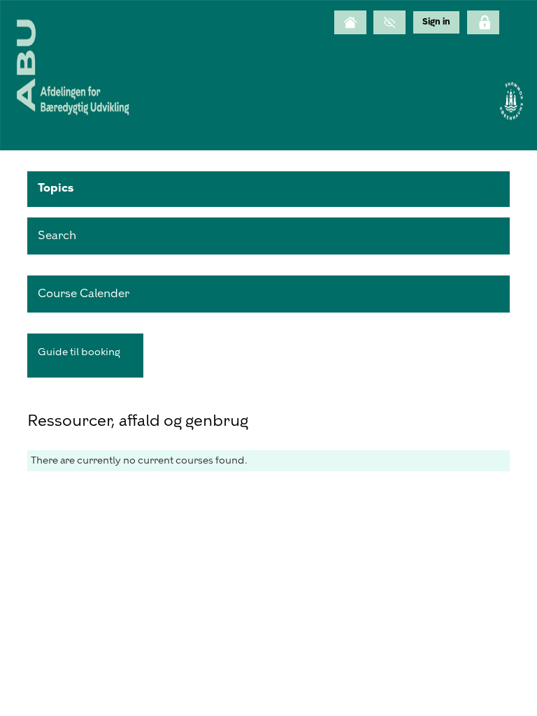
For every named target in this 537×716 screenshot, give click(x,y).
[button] (268, 189)
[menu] (436, 22)
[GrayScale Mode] (389, 22)
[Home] (350, 22)
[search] (268, 236)
